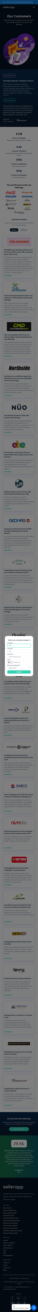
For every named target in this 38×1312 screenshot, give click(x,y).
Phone (8, 659)
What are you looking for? (13, 665)
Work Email (10, 654)
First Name (10, 643)
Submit (19, 672)
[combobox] (10, 662)
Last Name (10, 648)
